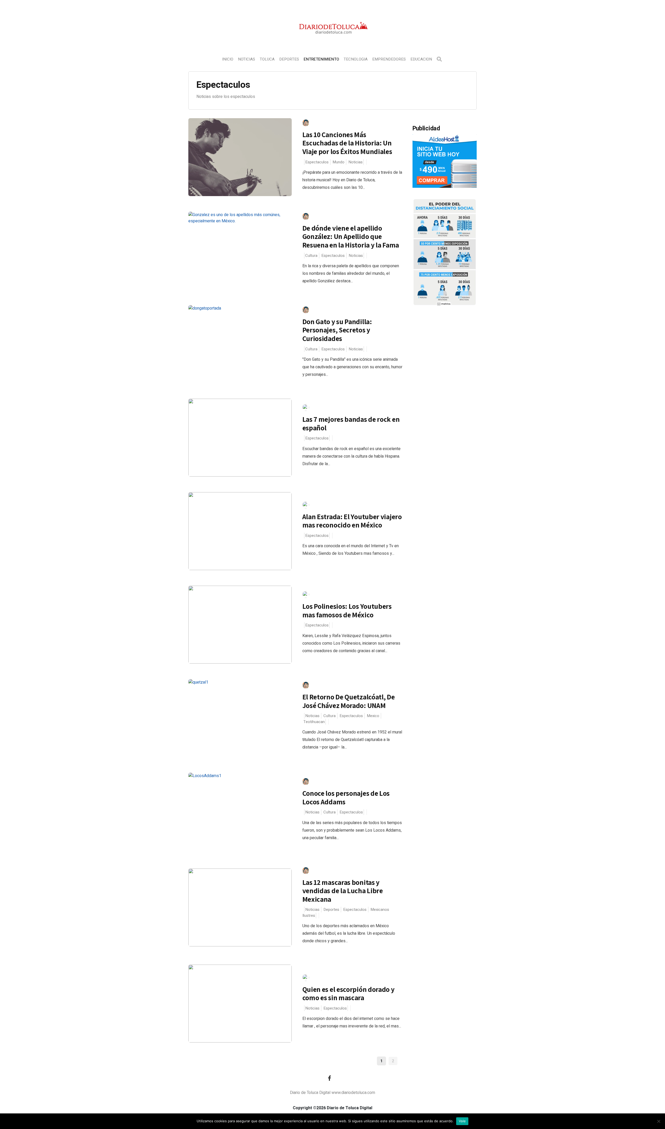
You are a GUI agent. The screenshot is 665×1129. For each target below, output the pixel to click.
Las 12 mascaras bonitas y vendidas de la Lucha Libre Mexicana (342, 891)
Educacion (421, 59)
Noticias (246, 59)
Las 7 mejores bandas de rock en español (351, 423)
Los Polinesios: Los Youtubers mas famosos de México (347, 610)
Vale (462, 1121)
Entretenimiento (321, 59)
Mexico (373, 716)
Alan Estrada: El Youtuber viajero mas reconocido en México (352, 521)
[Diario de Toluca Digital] (332, 40)
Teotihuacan (314, 722)
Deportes (289, 59)
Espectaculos (317, 162)
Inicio (227, 59)
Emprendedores (389, 59)
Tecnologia (356, 59)
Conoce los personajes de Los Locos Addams (346, 797)
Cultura (311, 255)
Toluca (267, 59)
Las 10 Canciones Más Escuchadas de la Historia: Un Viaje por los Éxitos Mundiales (347, 143)
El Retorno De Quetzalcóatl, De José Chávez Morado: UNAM (348, 701)
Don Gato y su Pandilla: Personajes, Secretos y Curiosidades (337, 330)
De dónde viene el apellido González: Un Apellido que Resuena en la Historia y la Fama (350, 236)
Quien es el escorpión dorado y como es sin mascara (348, 994)
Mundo (338, 162)
